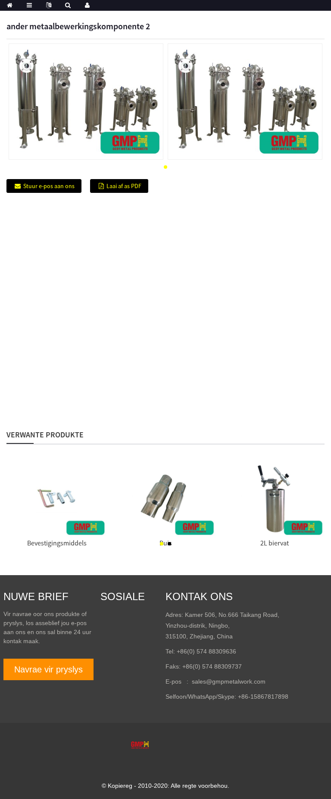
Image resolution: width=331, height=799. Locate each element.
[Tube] (166, 500)
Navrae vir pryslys (48, 669)
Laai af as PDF (123, 186)
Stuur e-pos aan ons (49, 186)
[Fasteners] (56, 500)
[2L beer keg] (275, 500)
